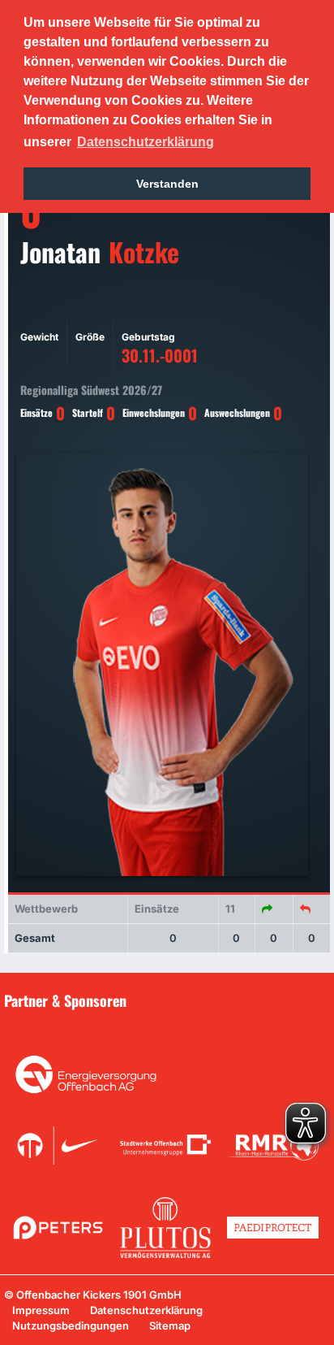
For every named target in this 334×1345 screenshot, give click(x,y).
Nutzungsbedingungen (70, 1325)
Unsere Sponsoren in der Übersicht (104, 1023)
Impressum (41, 1310)
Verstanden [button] (167, 183)
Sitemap (170, 1325)
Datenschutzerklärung (146, 1310)
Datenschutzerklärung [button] (145, 142)
